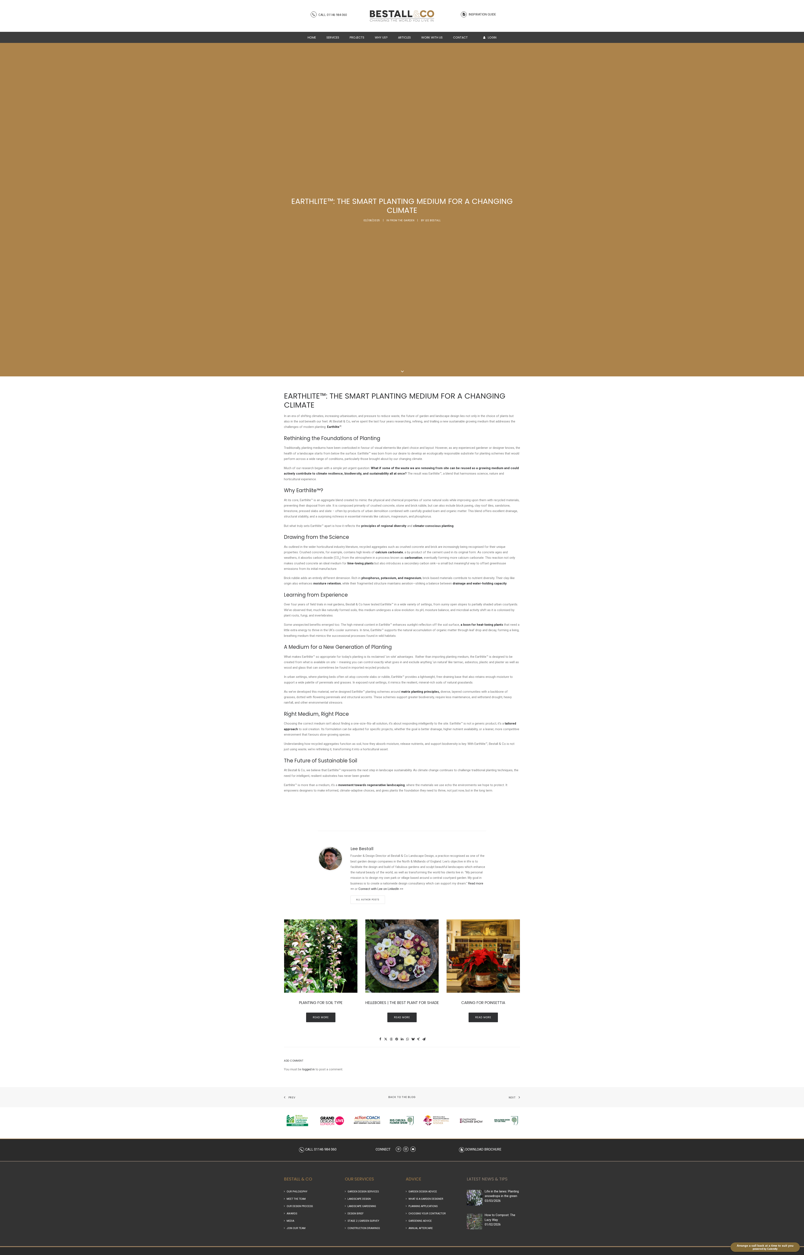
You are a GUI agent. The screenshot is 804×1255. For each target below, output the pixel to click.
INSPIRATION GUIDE (482, 14)
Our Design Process (300, 1206)
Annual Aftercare (420, 1228)
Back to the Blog (402, 1097)
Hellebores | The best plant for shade (402, 1002)
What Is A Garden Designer (425, 1198)
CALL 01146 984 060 (332, 15)
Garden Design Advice (422, 1191)
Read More (321, 1017)
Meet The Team (296, 1198)
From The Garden (402, 220)
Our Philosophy (297, 1191)
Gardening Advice (420, 1220)
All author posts (367, 899)
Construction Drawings (364, 1228)
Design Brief (355, 1213)
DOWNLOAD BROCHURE (483, 1149)
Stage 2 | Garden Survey (363, 1220)
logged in (308, 1069)
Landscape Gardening (362, 1206)
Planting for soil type (321, 1002)
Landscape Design (359, 1198)
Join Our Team (296, 1228)
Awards (292, 1213)
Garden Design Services (363, 1191)
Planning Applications (423, 1206)
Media (290, 1220)
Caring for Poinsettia (483, 1002)
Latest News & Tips (487, 1179)
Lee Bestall (433, 220)
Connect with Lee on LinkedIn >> (380, 889)
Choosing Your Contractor (427, 1213)
